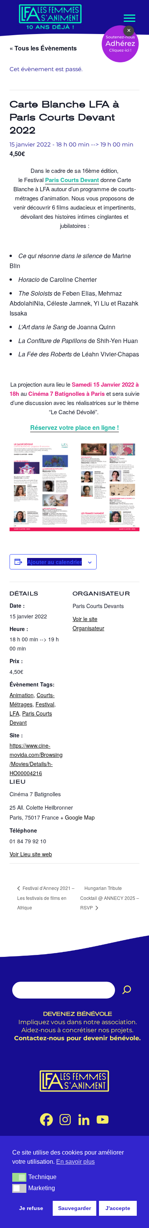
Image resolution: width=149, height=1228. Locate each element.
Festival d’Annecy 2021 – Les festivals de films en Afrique (45, 898)
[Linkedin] (83, 1119)
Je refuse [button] (31, 1208)
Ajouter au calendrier (54, 562)
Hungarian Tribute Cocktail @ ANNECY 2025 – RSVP (109, 898)
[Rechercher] (127, 990)
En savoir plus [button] (75, 1161)
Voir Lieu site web (31, 854)
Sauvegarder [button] (74, 1208)
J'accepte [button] (117, 1208)
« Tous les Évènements (43, 48)
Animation (22, 695)
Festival (45, 704)
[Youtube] (102, 1119)
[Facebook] (46, 1119)
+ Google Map (77, 817)
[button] (19, 1177)
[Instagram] (65, 1119)
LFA (14, 713)
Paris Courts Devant (72, 180)
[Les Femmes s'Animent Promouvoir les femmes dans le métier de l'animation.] (50, 16)
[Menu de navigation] (129, 18)
